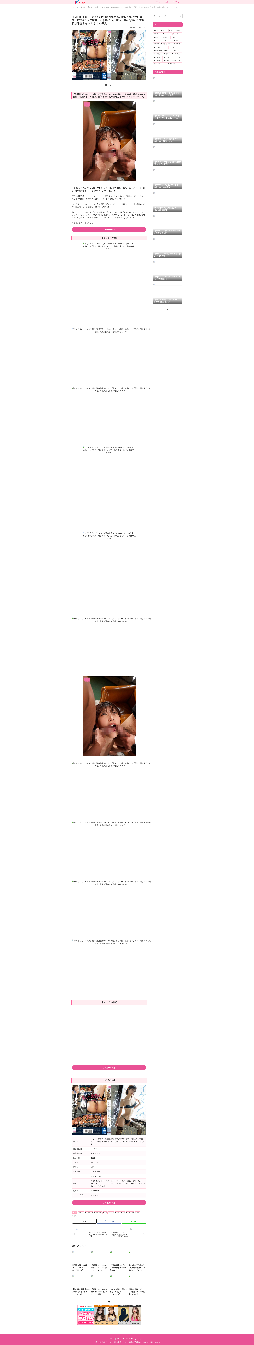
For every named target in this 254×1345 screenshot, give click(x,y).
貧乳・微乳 (131, 1212)
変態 (106, 1212)
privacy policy (139, 1339)
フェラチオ (90, 1212)
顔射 (138, 1212)
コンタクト (129, 1339)
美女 (99, 188)
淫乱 (118, 1212)
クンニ (82, 1212)
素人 (122, 1339)
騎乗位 (76, 1216)
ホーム (112, 1339)
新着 (118, 1339)
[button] (180, 16)
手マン (112, 1212)
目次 (107, 85)
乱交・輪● (98, 1212)
